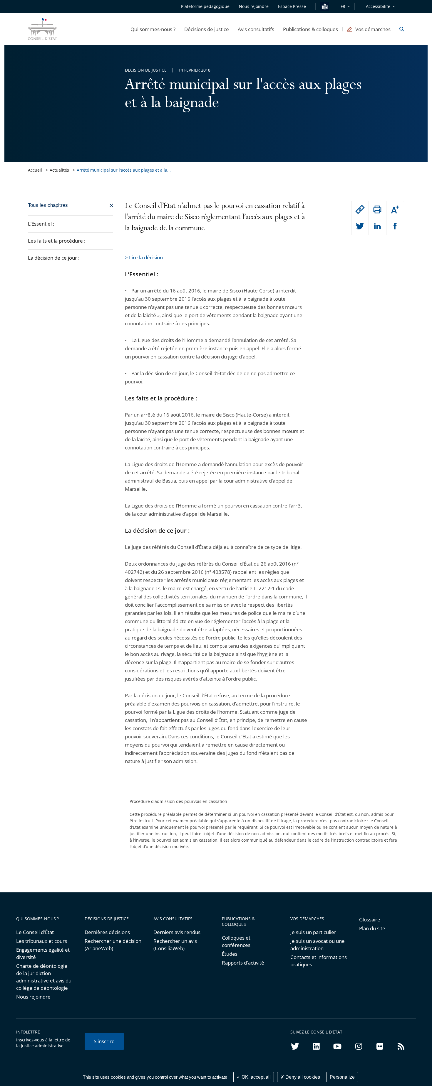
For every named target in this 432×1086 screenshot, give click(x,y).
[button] (152, 29)
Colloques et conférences (236, 941)
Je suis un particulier (313, 932)
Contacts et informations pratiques (318, 961)
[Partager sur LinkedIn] (377, 226)
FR (343, 6)
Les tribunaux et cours (41, 941)
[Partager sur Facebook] (395, 226)
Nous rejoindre (33, 996)
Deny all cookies (302, 1077)
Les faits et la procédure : (56, 240)
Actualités (59, 170)
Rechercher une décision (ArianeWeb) (113, 945)
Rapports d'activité (243, 962)
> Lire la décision (144, 257)
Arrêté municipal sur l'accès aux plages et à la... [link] (124, 170)
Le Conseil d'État (35, 932)
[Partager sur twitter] (360, 226)
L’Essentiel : (41, 223)
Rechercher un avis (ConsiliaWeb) (175, 945)
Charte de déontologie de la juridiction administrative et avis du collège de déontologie (43, 976)
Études (229, 953)
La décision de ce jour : (54, 257)
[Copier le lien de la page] (360, 209)
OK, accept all (255, 1077)
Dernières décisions (107, 932)
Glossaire (369, 919)
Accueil (35, 170)
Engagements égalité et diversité (43, 953)
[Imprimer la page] (377, 209)
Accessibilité (378, 6)
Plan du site (372, 928)
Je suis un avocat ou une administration (317, 945)
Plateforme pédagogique (205, 6)
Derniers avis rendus (176, 932)
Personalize (342, 1077)
